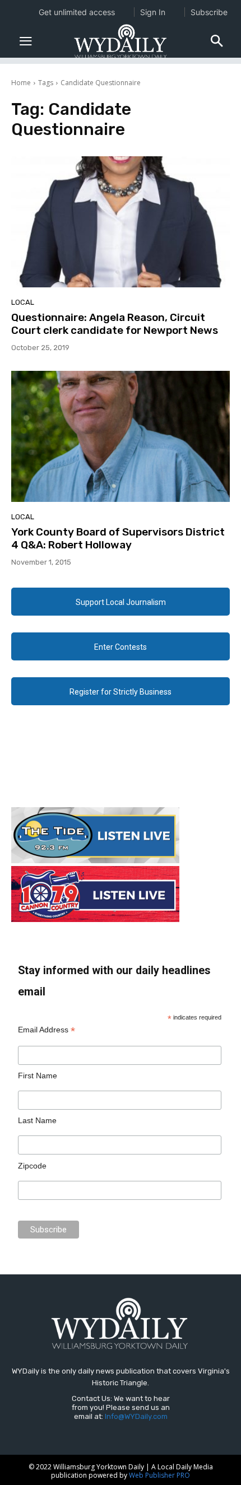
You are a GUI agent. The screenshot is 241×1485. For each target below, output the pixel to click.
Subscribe (209, 12)
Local (22, 302)
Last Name (37, 1120)
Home (21, 82)
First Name (37, 1075)
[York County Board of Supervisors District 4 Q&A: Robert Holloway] (120, 436)
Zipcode (32, 1165)
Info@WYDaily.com (136, 1416)
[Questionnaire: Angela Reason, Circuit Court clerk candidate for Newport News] (120, 221)
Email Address (46, 1030)
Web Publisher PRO (159, 1475)
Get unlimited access (77, 12)
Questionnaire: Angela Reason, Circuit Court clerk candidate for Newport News (114, 324)
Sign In (152, 12)
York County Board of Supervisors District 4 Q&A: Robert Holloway (118, 538)
